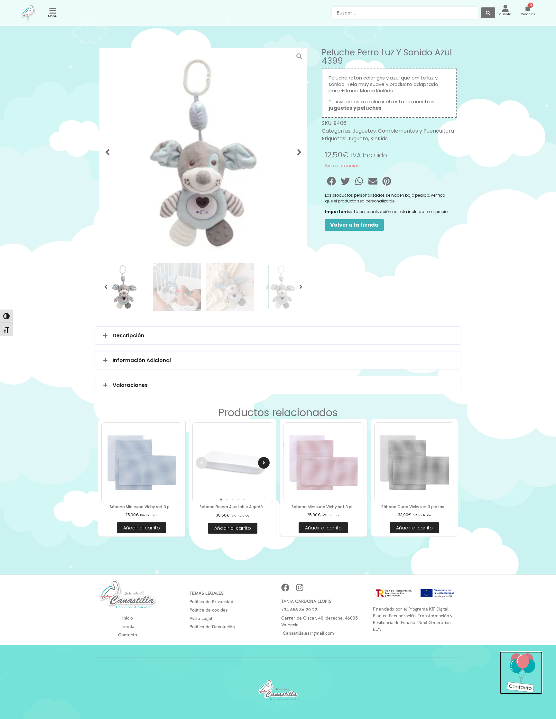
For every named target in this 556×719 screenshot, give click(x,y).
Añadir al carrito (141, 528)
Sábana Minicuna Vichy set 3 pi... (141, 506)
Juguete (358, 138)
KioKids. (385, 90)
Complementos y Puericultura (416, 131)
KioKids (379, 138)
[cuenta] (505, 8)
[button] (107, 152)
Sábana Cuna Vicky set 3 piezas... (414, 506)
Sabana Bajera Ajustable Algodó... (232, 506)
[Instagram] (300, 588)
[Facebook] (285, 588)
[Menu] (52, 10)
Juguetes (364, 131)
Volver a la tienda (354, 225)
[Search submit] (488, 12)
